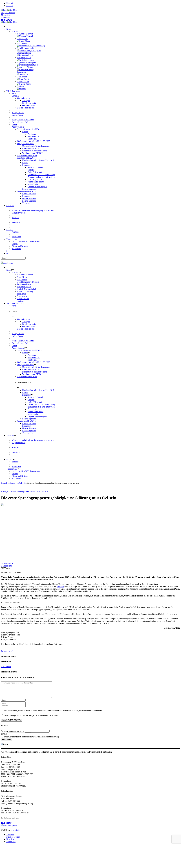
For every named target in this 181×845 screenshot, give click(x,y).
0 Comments (6, 566)
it (6, 251)
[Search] (2, 261)
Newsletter (5, 17)
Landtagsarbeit (12, 483)
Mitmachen (5, 15)
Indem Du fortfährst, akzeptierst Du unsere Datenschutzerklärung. (31, 737)
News (32, 491)
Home (3, 483)
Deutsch (13, 491)
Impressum (11, 841)
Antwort (60, 586)
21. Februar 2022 (8, 563)
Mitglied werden (8, 12)
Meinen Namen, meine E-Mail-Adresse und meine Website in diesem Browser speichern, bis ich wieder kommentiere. (53, 710)
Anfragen (23, 483)
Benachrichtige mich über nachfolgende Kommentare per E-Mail (31, 715)
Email (3, 734)
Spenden (10, 834)
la (7, 253)
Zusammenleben (42, 491)
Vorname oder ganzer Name (13, 731)
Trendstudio (16, 830)
